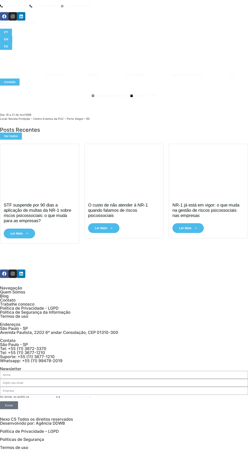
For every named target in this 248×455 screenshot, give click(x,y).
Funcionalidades (135, 74)
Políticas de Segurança (22, 439)
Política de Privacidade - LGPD (29, 308)
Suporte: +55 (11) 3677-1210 (27, 356)
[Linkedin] (21, 16)
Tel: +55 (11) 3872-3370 (23, 348)
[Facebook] (4, 16)
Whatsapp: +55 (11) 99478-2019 (31, 360)
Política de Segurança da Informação (35, 312)
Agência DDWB (50, 423)
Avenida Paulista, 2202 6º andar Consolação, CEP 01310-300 (59, 332)
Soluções (94, 74)
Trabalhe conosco (17, 304)
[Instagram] (12, 16)
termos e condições (42, 396)
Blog (232, 74)
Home (16, 74)
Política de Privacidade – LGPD (29, 431)
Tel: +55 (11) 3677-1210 (22, 352)
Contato (8, 300)
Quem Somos (12, 292)
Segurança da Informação (187, 74)
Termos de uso (14, 316)
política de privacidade (75, 396)
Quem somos (54, 74)
